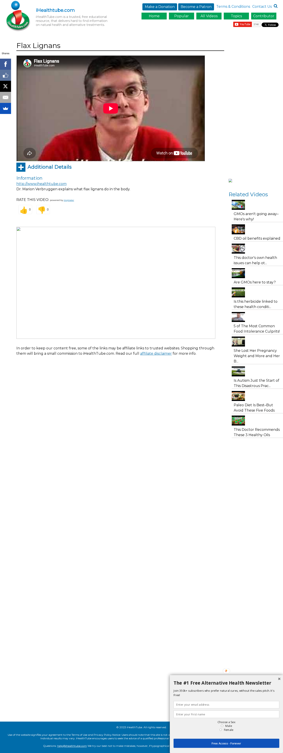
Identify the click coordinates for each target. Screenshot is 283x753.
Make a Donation (160, 7)
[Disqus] (120, 443)
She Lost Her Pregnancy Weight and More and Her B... (257, 356)
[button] (226, 683)
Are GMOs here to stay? (255, 282)
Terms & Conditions (233, 6)
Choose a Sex (226, 722)
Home (154, 16)
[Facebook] (5, 64)
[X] (5, 86)
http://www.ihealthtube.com (41, 184)
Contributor (263, 16)
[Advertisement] (96, 371)
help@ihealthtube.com (72, 745)
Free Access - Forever (226, 743)
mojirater (69, 200)
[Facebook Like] (5, 75)
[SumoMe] (5, 108)
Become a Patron (196, 7)
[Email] (5, 97)
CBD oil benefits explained (257, 238)
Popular (181, 16)
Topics (236, 16)
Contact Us (262, 6)
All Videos (209, 16)
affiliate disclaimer (156, 353)
